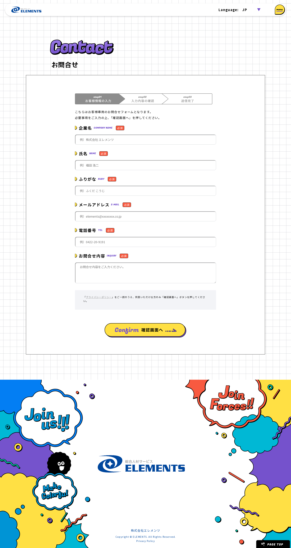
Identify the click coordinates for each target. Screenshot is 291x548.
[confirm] (145, 330)
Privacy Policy (145, 541)
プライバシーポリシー (99, 297)
